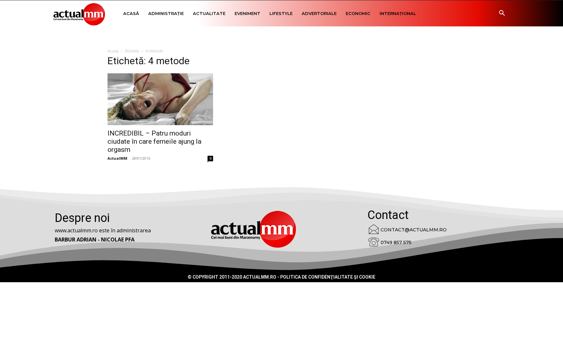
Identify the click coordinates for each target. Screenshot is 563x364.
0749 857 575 (396, 242)
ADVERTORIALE (319, 13)
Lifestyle (281, 13)
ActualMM (117, 158)
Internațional (398, 13)
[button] (502, 14)
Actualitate (209, 13)
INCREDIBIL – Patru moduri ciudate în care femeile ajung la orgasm (154, 141)
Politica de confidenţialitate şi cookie (327, 277)
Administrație (166, 13)
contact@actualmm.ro (414, 230)
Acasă (131, 13)
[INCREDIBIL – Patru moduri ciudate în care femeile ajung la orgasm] (160, 99)
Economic (358, 13)
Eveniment (247, 13)
